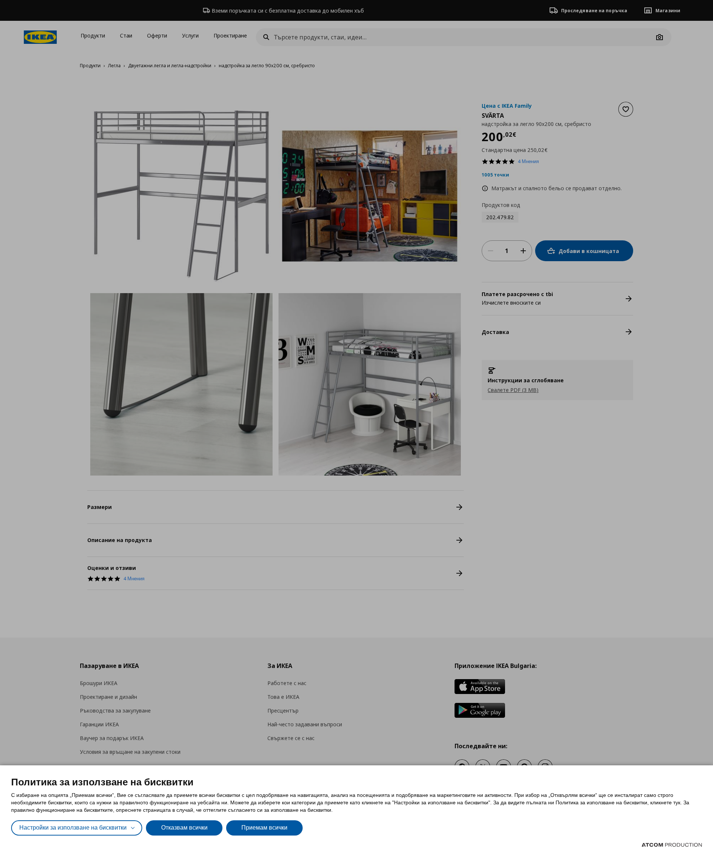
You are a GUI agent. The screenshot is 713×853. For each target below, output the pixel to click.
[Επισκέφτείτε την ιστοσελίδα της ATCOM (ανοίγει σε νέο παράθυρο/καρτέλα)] (672, 844)
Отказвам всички (184, 827)
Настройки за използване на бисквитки (73, 827)
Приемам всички (264, 827)
